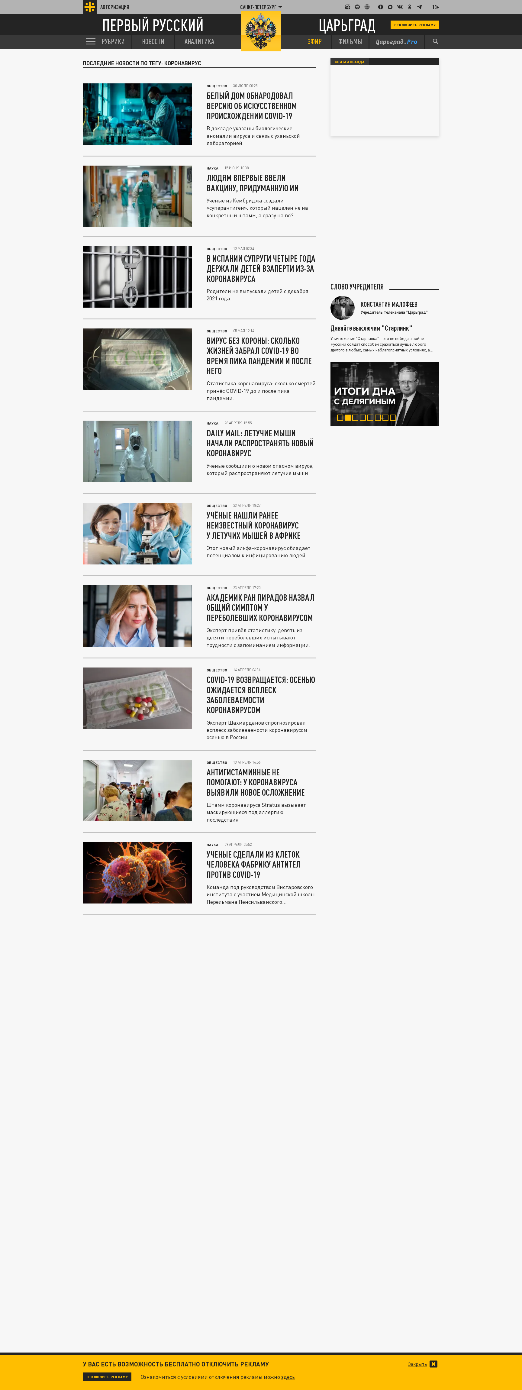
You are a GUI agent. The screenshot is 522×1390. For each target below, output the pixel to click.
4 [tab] (364, 418)
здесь (288, 1376)
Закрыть (417, 1364)
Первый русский (153, 25)
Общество (217, 86)
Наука (212, 168)
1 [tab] (341, 418)
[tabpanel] (384, 394)
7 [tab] (386, 418)
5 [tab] (371, 418)
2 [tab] (349, 418)
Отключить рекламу (415, 25)
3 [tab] (356, 418)
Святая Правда (350, 62)
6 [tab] (379, 418)
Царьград (346, 25)
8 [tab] (394, 418)
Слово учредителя (357, 287)
